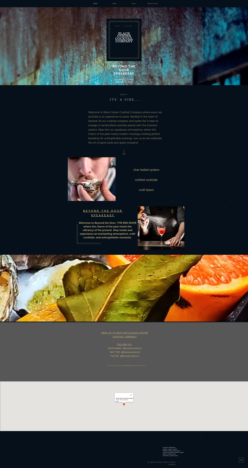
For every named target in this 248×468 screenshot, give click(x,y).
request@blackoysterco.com (133, 365)
